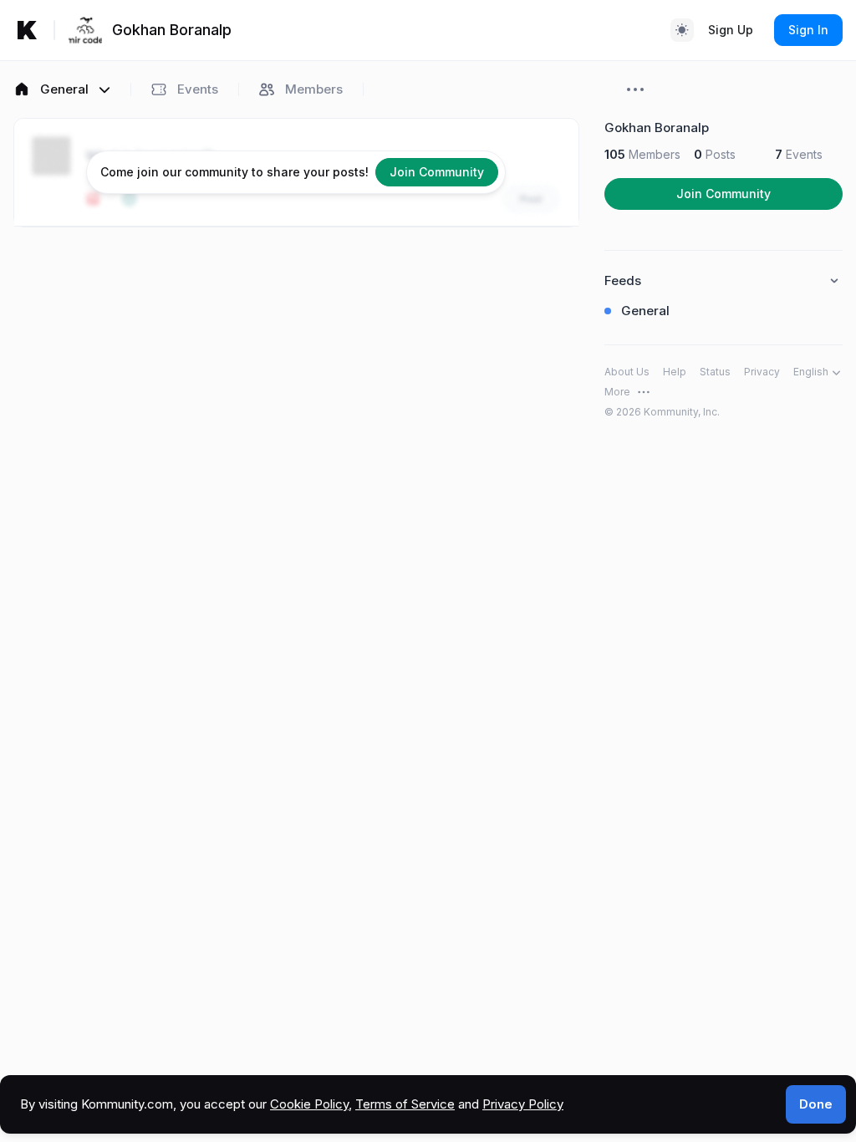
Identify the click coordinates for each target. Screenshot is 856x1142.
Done (816, 1104)
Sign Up (730, 30)
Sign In (808, 30)
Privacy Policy (522, 1104)
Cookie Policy (309, 1104)
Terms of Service (405, 1104)
